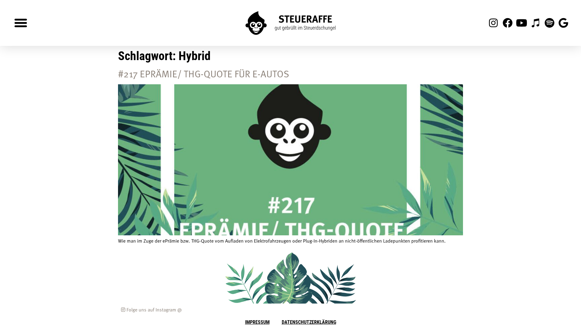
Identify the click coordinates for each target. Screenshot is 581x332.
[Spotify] (549, 23)
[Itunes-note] (535, 23)
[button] (21, 23)
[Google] (563, 23)
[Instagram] (494, 23)
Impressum (257, 322)
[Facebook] (507, 23)
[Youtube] (521, 23)
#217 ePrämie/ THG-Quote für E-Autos (203, 73)
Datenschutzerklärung (309, 322)
